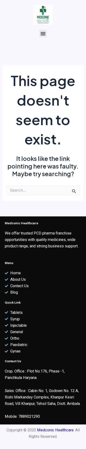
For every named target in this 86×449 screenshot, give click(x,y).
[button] (43, 33)
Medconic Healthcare (55, 430)
